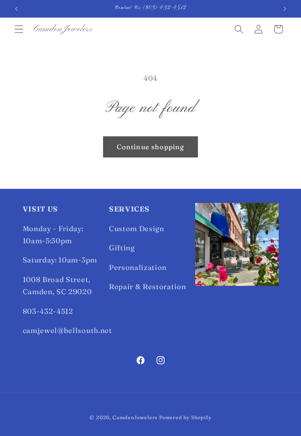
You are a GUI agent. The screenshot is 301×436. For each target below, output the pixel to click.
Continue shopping (151, 147)
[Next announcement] (284, 8)
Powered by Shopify (185, 417)
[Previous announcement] (16, 8)
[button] (19, 29)
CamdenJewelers (135, 417)
